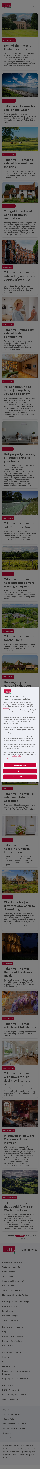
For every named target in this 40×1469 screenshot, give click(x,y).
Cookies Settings (20, 765)
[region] (20, 734)
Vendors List (8, 759)
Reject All (20, 771)
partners (6, 708)
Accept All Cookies (20, 776)
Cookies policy (16, 756)
